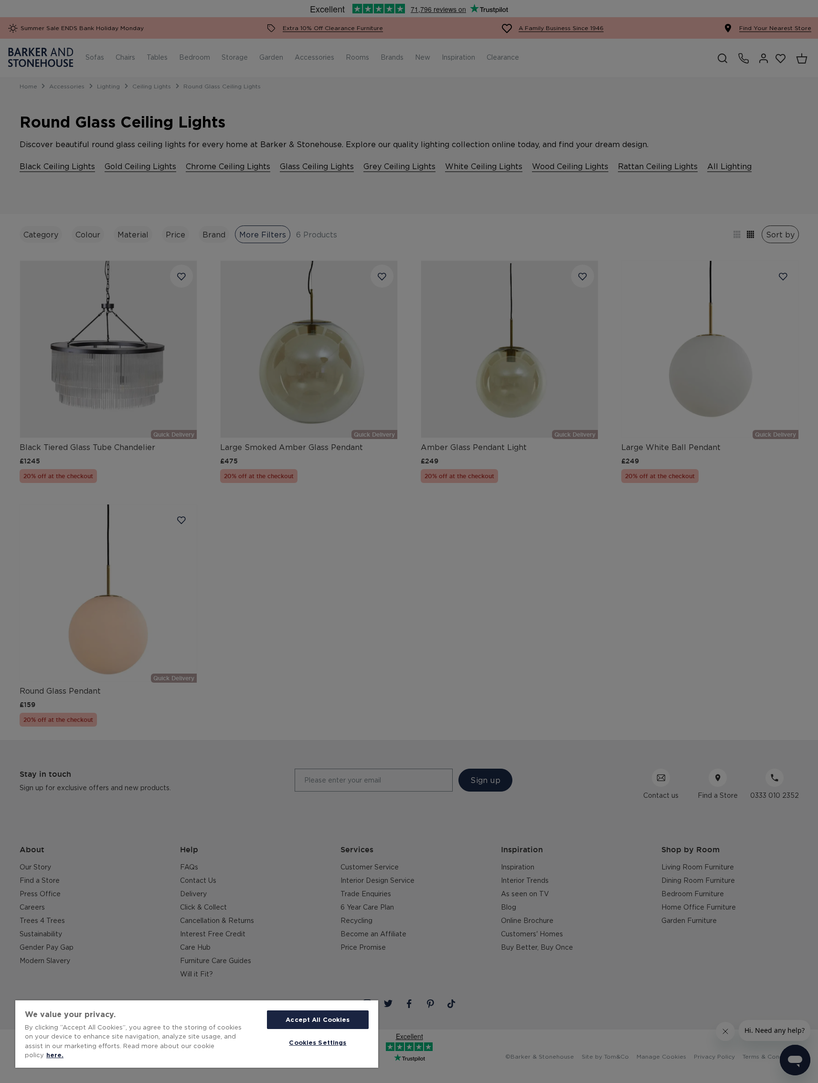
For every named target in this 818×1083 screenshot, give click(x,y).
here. (55, 1054)
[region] (196, 1034)
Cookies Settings (317, 1042)
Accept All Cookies (318, 1019)
